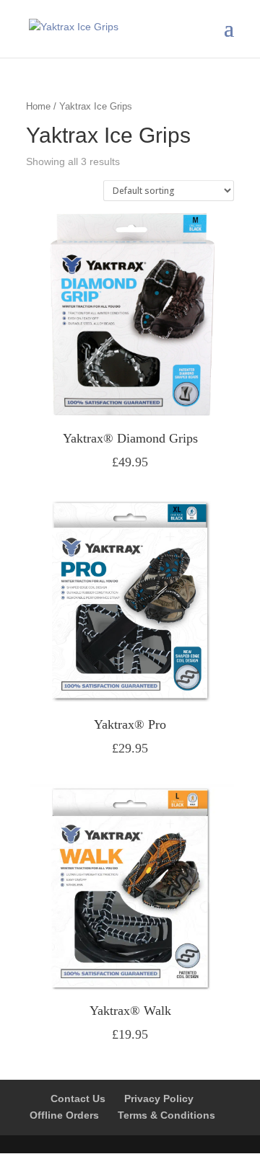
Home (38, 106)
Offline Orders (64, 1115)
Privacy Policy (159, 1098)
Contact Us (78, 1098)
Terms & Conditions (166, 1115)
